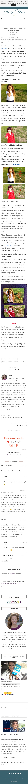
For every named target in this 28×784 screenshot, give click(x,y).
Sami (16, 32)
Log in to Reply (23, 490)
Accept (13, 5)
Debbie (3, 490)
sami (5, 476)
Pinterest (4, 48)
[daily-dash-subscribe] (14, 726)
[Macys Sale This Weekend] (14, 442)
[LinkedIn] (14, 602)
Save (15, 323)
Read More (19, 5)
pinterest (10, 361)
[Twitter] (10, 602)
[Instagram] (18, 602)
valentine (22, 361)
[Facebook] (7, 602)
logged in (12, 573)
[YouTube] (16, 602)
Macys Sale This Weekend (14, 452)
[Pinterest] (12, 602)
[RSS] (20, 602)
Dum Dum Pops (8, 245)
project (16, 361)
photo (3, 361)
